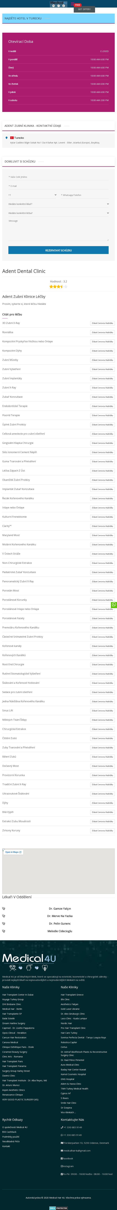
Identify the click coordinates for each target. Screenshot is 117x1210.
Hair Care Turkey (69, 1032)
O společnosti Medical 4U (14, 1127)
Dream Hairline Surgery (13, 1023)
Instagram (68, 1166)
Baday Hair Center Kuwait (73, 1069)
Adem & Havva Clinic (71, 1083)
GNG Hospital (67, 1079)
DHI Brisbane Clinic (11, 1004)
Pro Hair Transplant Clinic (73, 1028)
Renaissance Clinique (12, 1094)
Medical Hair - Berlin (12, 1008)
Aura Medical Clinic (70, 1064)
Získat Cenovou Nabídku (102, 323)
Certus (64, 1047)
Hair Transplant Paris (12, 1061)
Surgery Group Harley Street (16, 1070)
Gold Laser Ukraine (70, 1008)
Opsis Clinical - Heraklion (14, 1032)
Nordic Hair (66, 1023)
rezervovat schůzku (58, 250)
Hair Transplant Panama (14, 1066)
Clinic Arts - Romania (12, 1056)
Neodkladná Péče (11, 1141)
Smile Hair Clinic (68, 1102)
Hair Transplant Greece (72, 994)
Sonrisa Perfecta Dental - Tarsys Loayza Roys (83, 1037)
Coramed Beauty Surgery (14, 1051)
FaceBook (68, 1158)
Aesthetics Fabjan (69, 1004)
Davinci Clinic (8, 1075)
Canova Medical (10, 1042)
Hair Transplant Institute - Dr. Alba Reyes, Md (24, 1080)
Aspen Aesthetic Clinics (13, 1090)
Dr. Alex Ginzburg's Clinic (73, 1013)
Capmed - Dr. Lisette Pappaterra (18, 1028)
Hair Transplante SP (12, 1013)
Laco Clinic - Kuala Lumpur (74, 1018)
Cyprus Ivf (66, 1093)
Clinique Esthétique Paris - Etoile (18, 1047)
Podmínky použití (10, 1136)
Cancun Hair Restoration (14, 1037)
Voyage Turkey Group (13, 999)
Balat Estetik (8, 1018)
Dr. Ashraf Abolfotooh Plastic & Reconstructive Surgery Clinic (84, 1053)
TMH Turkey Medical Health (74, 1088)
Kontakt (6, 1146)
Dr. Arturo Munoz (11, 1085)
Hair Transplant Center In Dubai (17, 994)
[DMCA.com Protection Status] (58, 1207)
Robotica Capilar (69, 1042)
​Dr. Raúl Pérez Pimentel (72, 1060)
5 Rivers (65, 1098)
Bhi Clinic (65, 999)
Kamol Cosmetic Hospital (73, 1074)
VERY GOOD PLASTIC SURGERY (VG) (20, 1099)
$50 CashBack (9, 1131)
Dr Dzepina (66, 1107)
